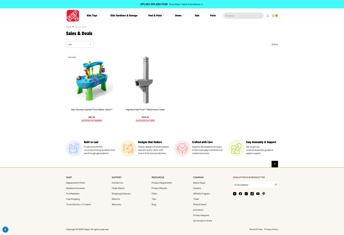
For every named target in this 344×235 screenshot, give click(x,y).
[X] (234, 193)
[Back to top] (275, 164)
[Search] (226, 16)
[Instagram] (246, 193)
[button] (93, 15)
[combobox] (243, 15)
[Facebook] (240, 193)
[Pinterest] (263, 193)
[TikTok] (252, 193)
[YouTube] (258, 193)
